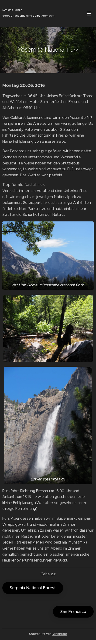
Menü (89, 13)
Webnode (59, 634)
